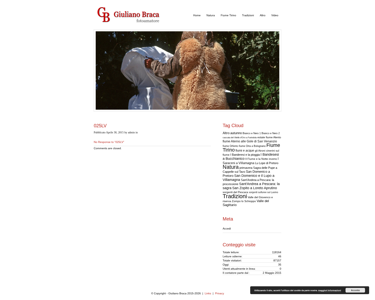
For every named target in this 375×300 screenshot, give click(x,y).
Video (274, 15)
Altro (262, 15)
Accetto (355, 290)
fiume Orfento (230, 146)
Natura (210, 15)
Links (208, 293)
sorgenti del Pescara (235, 192)
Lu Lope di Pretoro (266, 163)
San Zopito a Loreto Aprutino (254, 188)
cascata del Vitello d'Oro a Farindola (240, 137)
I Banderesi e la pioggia (245, 154)
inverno (273, 158)
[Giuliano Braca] (133, 27)
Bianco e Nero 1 (252, 133)
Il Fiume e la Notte (256, 158)
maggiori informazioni (329, 290)
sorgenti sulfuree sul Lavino (263, 192)
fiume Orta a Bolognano (252, 146)
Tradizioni (248, 15)
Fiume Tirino (228, 15)
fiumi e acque (245, 150)
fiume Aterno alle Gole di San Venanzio (250, 141)
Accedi (227, 228)
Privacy (219, 293)
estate (261, 137)
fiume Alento (273, 137)
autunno (236, 133)
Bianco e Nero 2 (271, 133)
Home (197, 15)
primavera (245, 167)
